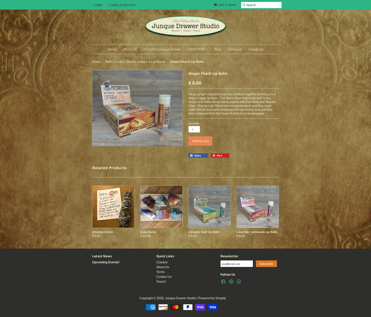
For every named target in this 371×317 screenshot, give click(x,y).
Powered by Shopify (212, 298)
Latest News (102, 256)
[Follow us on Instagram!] (239, 282)
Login (98, 5)
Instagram (255, 49)
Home (112, 49)
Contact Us (164, 276)
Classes (162, 262)
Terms (160, 272)
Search (161, 281)
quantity (193, 123)
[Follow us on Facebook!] (224, 282)
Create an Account (122, 5)
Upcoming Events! (105, 262)
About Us (130, 49)
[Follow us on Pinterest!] (232, 282)
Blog (217, 49)
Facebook (235, 49)
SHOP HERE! (197, 49)
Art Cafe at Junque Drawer (162, 49)
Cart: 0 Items (227, 5)
